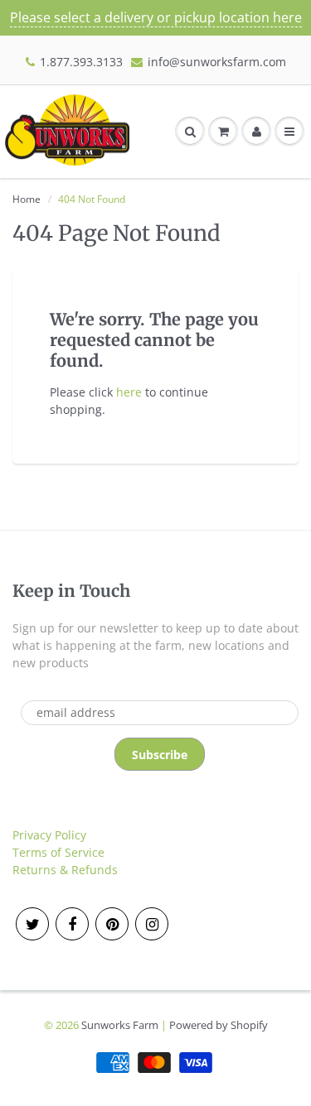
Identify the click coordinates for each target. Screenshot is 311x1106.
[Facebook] (72, 923)
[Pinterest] (112, 923)
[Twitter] (32, 923)
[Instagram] (151, 923)
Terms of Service (58, 852)
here (129, 392)
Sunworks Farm (119, 1024)
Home (26, 199)
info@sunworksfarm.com (217, 62)
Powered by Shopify (218, 1024)
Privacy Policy (49, 835)
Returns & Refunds (65, 870)
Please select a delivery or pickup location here (156, 17)
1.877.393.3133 (81, 62)
